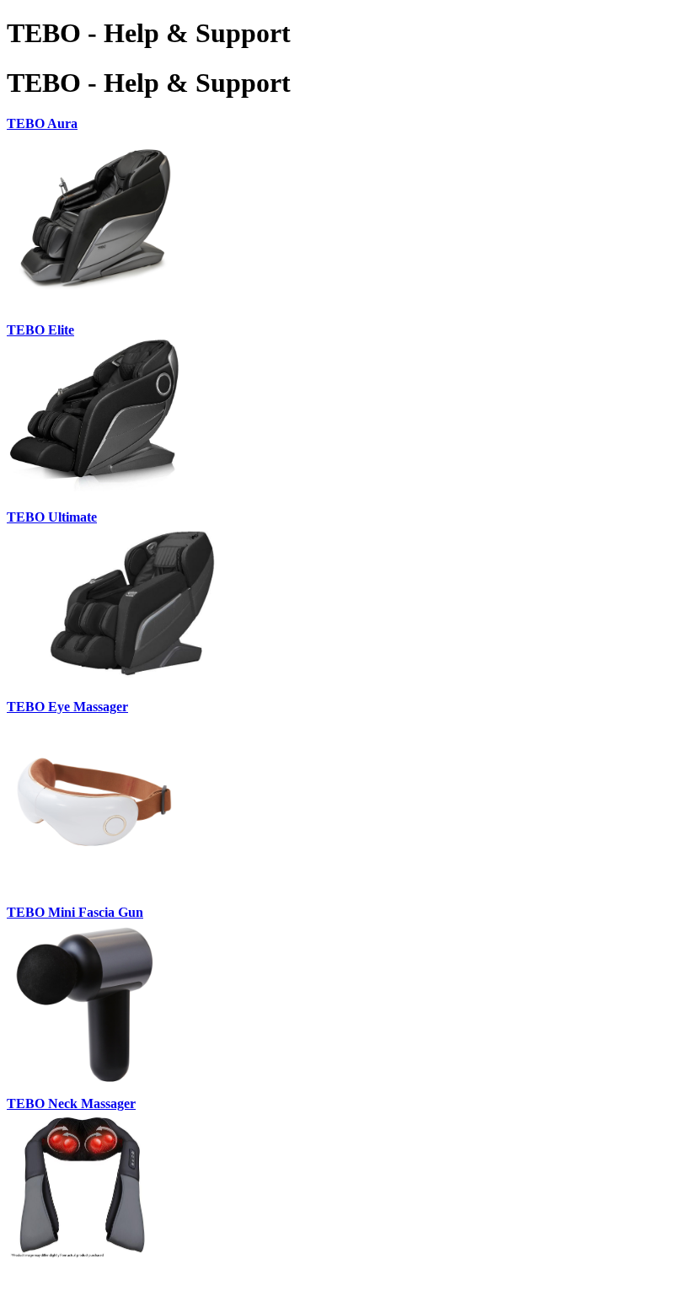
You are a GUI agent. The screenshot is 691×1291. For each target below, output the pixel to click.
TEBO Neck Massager (71, 1103)
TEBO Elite (40, 330)
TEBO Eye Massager (67, 706)
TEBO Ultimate (52, 517)
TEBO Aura (42, 123)
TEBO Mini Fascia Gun (75, 912)
